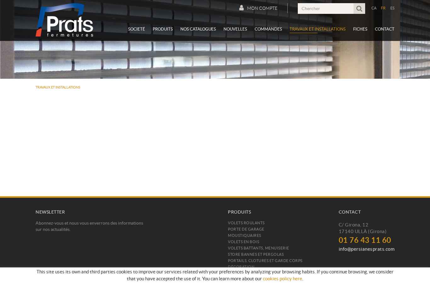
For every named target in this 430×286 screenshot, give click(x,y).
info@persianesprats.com (367, 249)
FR (383, 8)
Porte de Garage (246, 229)
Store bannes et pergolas (256, 254)
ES (392, 8)
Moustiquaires (244, 235)
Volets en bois (243, 242)
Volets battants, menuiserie (258, 248)
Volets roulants (246, 223)
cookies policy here (282, 278)
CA (374, 8)
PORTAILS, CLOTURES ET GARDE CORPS (265, 261)
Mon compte (262, 8)
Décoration (241, 267)
